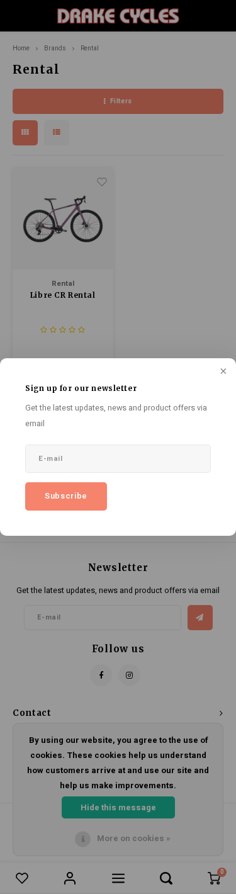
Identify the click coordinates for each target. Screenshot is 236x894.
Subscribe (66, 496)
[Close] (222, 372)
